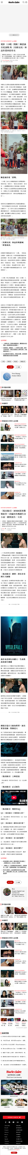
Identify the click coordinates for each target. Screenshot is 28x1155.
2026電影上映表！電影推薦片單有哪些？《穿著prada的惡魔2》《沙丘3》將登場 (10, 1024)
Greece (7, 1132)
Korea (6, 1134)
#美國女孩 (22, 361)
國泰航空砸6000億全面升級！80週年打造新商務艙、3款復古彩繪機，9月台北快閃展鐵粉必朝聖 (14, 1056)
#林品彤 (15, 361)
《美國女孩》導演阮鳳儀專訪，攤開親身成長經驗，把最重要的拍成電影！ (15, 344)
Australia (7, 1125)
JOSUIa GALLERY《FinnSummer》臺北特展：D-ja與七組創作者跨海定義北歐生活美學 (14, 1044)
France (7, 1130)
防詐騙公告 (18, 1139)
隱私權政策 (18, 1127)
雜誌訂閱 (18, 1125)
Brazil (6, 1127)
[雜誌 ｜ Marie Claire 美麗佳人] (14, 1088)
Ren (3, 528)
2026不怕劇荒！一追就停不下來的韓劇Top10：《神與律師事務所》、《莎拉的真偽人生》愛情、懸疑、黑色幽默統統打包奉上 (24, 1024)
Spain (6, 1139)
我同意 (14, 1152)
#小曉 (3, 361)
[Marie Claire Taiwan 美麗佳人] (9, 1122)
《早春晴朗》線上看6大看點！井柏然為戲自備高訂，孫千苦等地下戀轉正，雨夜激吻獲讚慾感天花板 (3, 1024)
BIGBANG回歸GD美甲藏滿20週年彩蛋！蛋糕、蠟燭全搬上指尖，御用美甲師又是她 (13, 1061)
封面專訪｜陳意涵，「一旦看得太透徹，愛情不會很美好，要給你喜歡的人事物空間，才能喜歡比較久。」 (15, 349)
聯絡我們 (18, 1143)
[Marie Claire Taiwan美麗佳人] (13, 1122)
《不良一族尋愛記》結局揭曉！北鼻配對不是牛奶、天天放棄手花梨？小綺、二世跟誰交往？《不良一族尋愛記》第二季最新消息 (17, 1024)
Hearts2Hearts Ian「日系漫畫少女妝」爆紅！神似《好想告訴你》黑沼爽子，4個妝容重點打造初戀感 (14, 1048)
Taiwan (7, 1141)
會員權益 (18, 1134)
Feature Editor (16, 375)
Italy (6, 1136)
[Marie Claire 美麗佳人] (14, 2)
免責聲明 (18, 1136)
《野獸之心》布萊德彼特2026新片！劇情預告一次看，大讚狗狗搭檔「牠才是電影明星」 (15, 866)
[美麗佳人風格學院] (7, 1103)
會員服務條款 (19, 1130)
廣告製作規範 (19, 1141)
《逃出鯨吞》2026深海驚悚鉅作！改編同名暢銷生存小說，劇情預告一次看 (13, 1065)
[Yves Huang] (7, 376)
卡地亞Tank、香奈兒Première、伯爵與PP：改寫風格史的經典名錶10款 (13, 1040)
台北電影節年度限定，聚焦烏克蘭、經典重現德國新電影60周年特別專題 (15, 354)
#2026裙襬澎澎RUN (14, 35)
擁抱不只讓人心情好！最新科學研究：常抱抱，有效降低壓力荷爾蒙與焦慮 (14, 1052)
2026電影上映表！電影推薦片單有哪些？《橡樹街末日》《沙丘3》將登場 (14, 862)
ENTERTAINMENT (6, 41)
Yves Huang (5, 60)
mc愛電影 (14, 41)
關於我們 (18, 1132)
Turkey (7, 1143)
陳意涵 (10, 92)
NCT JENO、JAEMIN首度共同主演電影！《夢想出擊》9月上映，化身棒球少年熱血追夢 (15, 871)
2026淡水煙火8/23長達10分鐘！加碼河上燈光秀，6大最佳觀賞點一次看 (14, 1036)
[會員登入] (26, 2)
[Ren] (7, 893)
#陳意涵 (9, 361)
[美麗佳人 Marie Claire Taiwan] (5, 1122)
